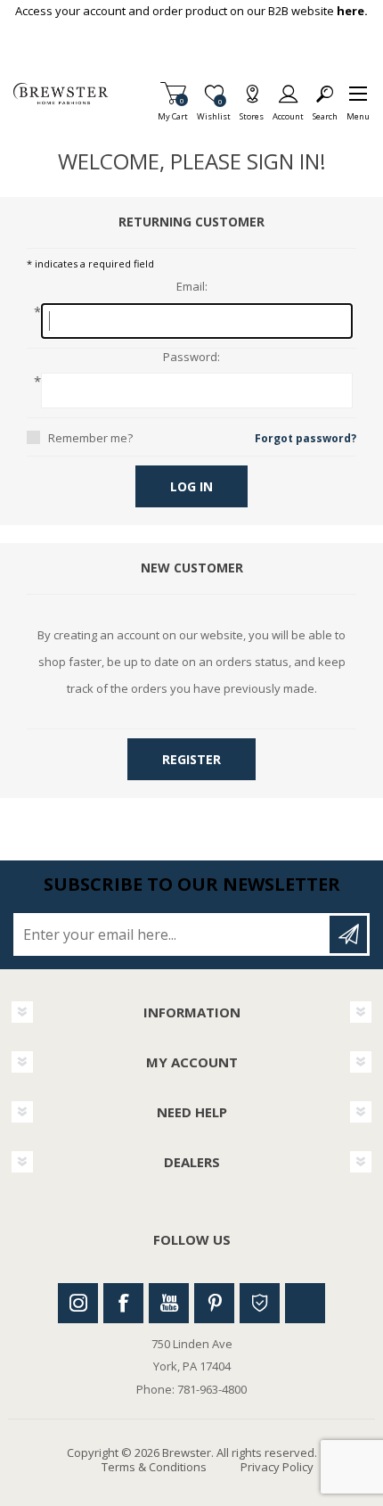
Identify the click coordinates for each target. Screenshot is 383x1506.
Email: (192, 287)
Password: (191, 357)
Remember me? (90, 438)
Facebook (123, 1303)
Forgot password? (305, 438)
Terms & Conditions (154, 1467)
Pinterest (214, 1303)
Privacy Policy (277, 1467)
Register (191, 759)
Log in (191, 486)
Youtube (169, 1303)
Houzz (260, 1303)
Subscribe (348, 934)
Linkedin (305, 1303)
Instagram (78, 1303)
